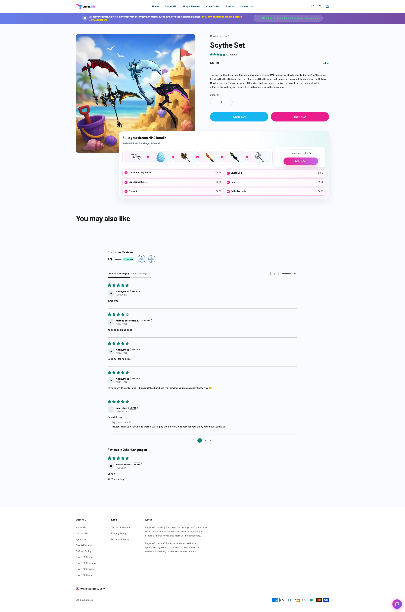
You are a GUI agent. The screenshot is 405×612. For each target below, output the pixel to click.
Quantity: (215, 94)
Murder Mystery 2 (219, 35)
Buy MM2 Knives (85, 568)
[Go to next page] (211, 440)
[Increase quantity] (227, 102)
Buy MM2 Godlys (84, 556)
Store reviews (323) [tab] (140, 273)
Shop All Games (191, 6)
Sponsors (81, 539)
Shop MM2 (170, 6)
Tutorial (230, 6)
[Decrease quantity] (214, 102)
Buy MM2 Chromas (86, 562)
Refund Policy (83, 551)
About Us (81, 527)
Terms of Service (120, 527)
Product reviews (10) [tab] (119, 273)
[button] (218, 54)
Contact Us (246, 6)
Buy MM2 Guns (84, 574)
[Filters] (274, 273)
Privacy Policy (118, 533)
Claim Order (212, 6)
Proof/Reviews (84, 545)
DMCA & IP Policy (120, 539)
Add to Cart (300, 161)
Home (155, 6)
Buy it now (300, 116)
